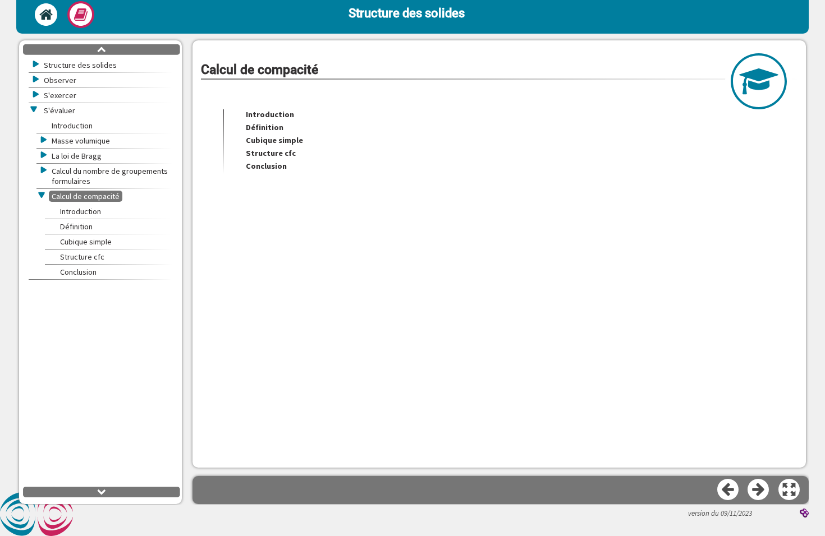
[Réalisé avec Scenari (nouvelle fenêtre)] (804, 514)
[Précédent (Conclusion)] (728, 490)
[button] (789, 490)
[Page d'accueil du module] (46, 14)
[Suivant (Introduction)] (759, 490)
